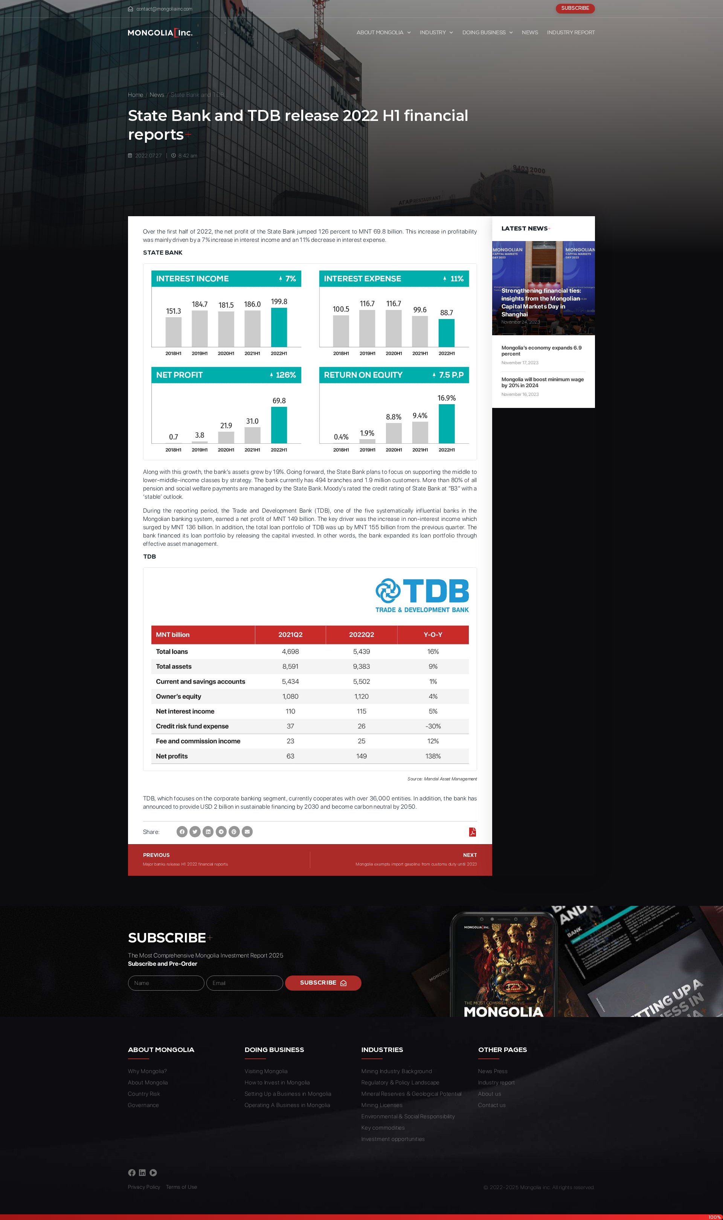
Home (135, 94)
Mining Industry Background (397, 1071)
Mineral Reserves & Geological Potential (412, 1093)
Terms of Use (181, 1187)
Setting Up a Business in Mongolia (288, 1093)
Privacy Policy (144, 1187)
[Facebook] (132, 1173)
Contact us (492, 1105)
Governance (143, 1105)
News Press (493, 1071)
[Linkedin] (142, 1173)
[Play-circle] (153, 1173)
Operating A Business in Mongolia (287, 1105)
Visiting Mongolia (266, 1071)
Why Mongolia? (147, 1071)
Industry (433, 32)
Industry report (571, 32)
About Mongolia (380, 32)
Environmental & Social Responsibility (408, 1116)
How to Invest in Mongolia (277, 1082)
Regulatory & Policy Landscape (401, 1082)
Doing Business (484, 32)
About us (489, 1093)
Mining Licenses (382, 1105)
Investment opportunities (393, 1139)
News (530, 32)
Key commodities (383, 1127)
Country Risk (144, 1093)
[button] (182, 831)
